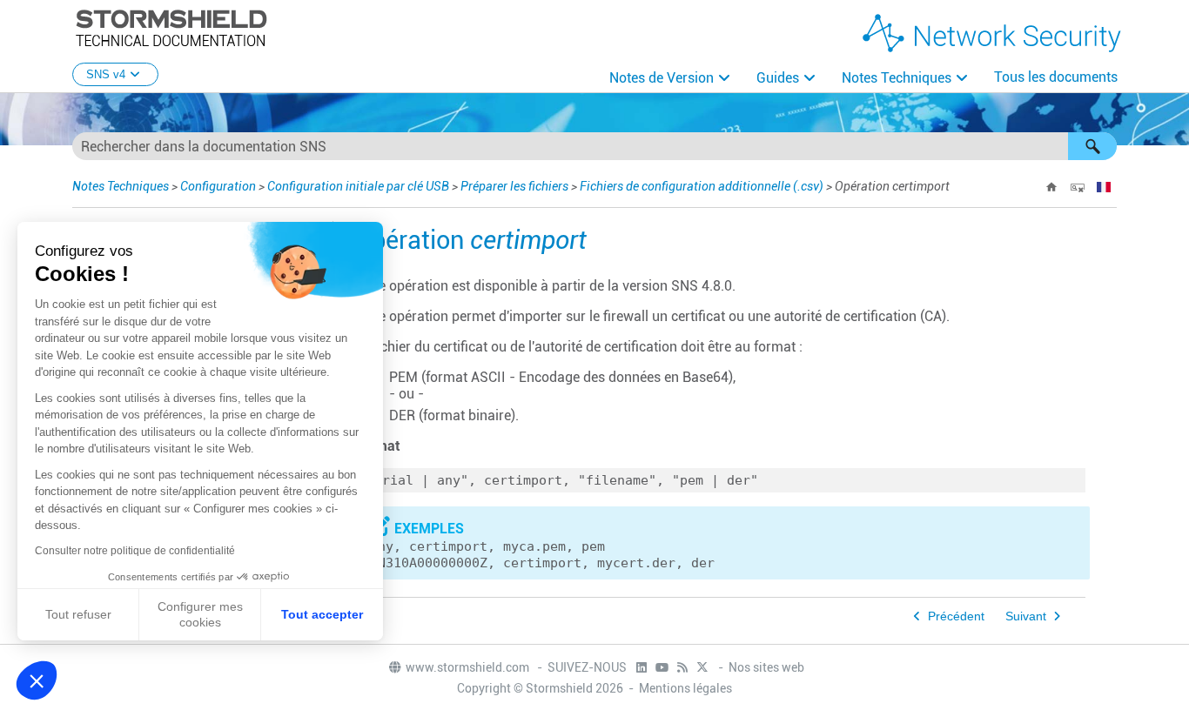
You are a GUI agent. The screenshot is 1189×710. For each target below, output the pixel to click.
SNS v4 (105, 74)
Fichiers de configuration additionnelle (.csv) (701, 186)
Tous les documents (1056, 77)
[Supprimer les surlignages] (1077, 187)
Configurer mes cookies (200, 614)
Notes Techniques (896, 78)
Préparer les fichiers (514, 186)
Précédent (956, 616)
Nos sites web (766, 667)
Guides (777, 78)
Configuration (218, 186)
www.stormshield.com (469, 667)
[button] (1092, 146)
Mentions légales (685, 688)
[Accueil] (1051, 187)
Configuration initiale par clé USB (358, 186)
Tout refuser (78, 614)
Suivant (1025, 616)
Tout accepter (322, 614)
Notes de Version (661, 78)
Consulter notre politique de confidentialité (135, 551)
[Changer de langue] (1103, 187)
